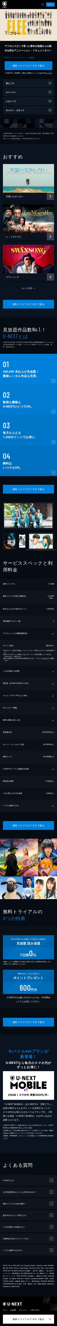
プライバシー (23, 1310)
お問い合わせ (35, 1310)
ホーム (5, 1310)
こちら (49, 73)
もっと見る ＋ (28, 288)
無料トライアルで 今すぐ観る (29, 65)
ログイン (50, 4)
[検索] (42, 4)
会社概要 (13, 1310)
